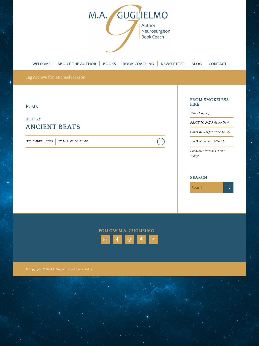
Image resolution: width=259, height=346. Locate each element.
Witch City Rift (200, 113)
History (33, 119)
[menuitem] (41, 63)
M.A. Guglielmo (76, 141)
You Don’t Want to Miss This (208, 141)
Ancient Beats (53, 127)
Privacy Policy (83, 269)
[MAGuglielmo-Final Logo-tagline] (129, 28)
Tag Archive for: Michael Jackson (55, 77)
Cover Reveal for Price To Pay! (210, 131)
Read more (161, 141)
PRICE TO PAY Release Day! (209, 122)
